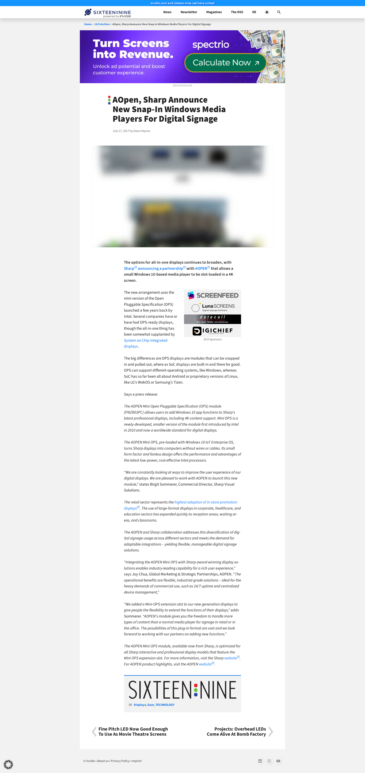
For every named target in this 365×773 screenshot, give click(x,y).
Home (88, 24)
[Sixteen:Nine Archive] (182, 698)
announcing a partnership (160, 268)
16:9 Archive (102, 24)
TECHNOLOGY (165, 705)
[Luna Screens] (212, 307)
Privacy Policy (120, 761)
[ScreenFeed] (212, 295)
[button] (279, 12)
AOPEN (201, 268)
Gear (150, 705)
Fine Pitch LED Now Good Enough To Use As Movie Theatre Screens (133, 732)
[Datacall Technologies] (212, 319)
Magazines (214, 12)
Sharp (129, 268)
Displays (140, 705)
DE (254, 12)
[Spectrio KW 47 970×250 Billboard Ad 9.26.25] (182, 56)
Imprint (137, 761)
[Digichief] (212, 331)
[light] (267, 12)
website (230, 658)
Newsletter (189, 12)
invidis (90, 761)
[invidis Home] (107, 12)
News (167, 12)
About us (103, 761)
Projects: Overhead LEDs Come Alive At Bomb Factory (236, 732)
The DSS (237, 12)
